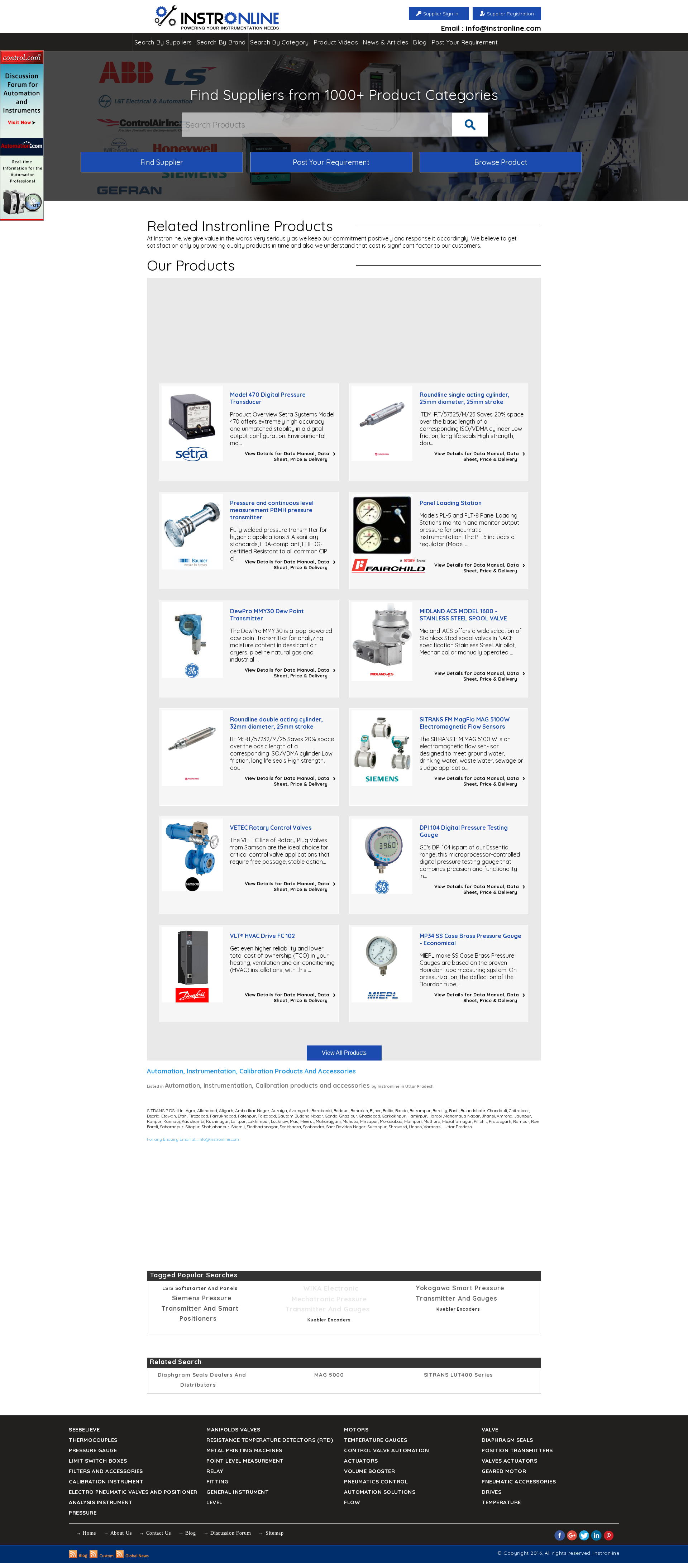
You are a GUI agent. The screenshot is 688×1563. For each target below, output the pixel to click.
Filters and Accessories (106, 1471)
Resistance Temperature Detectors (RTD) (269, 1439)
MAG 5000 (329, 1374)
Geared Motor (504, 1471)
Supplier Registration (510, 13)
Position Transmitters (517, 1450)
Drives (491, 1491)
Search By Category (279, 42)
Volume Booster (369, 1471)
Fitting (217, 1481)
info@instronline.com (219, 1139)
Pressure (82, 1512)
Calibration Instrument (106, 1481)
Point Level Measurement (245, 1460)
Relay (214, 1471)
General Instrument (237, 1491)
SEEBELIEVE (84, 1429)
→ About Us (118, 1533)
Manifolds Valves (233, 1429)
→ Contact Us (155, 1533)
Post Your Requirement (464, 42)
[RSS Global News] (132, 1555)
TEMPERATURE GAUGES (375, 1439)
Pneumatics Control (376, 1481)
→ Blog (187, 1533)
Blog (419, 42)
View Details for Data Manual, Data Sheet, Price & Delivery (287, 456)
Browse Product (500, 162)
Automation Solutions (379, 1491)
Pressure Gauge (93, 1450)
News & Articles (385, 42)
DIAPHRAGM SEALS (507, 1439)
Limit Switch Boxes (98, 1460)
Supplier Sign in (440, 13)
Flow (352, 1502)
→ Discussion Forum (227, 1533)
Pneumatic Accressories (519, 1481)
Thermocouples (93, 1439)
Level (214, 1502)
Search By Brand (221, 42)
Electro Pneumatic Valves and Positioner (133, 1491)
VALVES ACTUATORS (509, 1460)
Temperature (501, 1502)
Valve (490, 1429)
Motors (356, 1429)
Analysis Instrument (101, 1502)
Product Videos (336, 42)
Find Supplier (161, 162)
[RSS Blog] (78, 1555)
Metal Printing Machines (244, 1450)
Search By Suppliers (163, 42)
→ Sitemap (270, 1533)
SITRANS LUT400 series (458, 1374)
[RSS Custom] (101, 1555)
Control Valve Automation (386, 1450)
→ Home (86, 1533)
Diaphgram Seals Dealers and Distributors (202, 1379)
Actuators (361, 1460)
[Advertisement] (344, 328)
